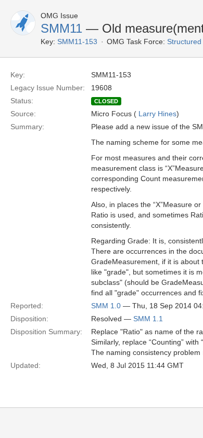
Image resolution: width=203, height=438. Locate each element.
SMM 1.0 (106, 306)
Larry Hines (157, 114)
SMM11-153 (77, 41)
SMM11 (61, 28)
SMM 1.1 (148, 318)
